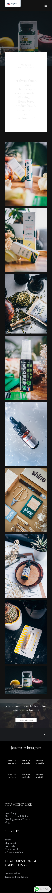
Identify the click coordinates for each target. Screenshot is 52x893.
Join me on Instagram (26, 747)
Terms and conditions (16, 876)
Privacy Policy (12, 873)
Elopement (10, 842)
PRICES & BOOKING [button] (26, 720)
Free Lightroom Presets (17, 819)
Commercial (11, 849)
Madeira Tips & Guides (17, 816)
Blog (7, 822)
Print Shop (11, 813)
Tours (8, 839)
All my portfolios (14, 852)
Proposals (10, 846)
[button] (46, 5)
